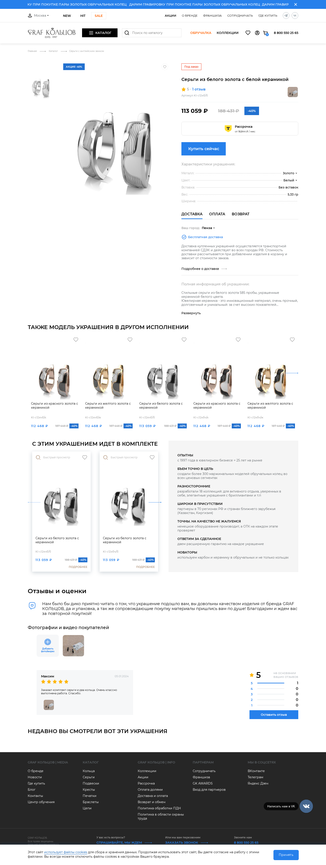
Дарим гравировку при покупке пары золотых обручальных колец (185, 4)
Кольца (89, 771)
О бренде (190, 15)
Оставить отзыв (274, 715)
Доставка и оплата (153, 796)
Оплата (217, 214)
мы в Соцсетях (262, 762)
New (67, 16)
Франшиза (212, 15)
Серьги (89, 777)
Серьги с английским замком (86, 51)
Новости (35, 777)
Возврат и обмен (151, 802)
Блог (31, 790)
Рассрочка (146, 783)
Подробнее (78, 567)
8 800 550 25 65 (286, 33)
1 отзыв (199, 89)
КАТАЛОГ (91, 762)
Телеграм (255, 777)
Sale (99, 16)
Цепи (87, 808)
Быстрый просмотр (56, 457)
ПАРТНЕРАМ (203, 762)
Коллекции (228, 33)
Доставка (191, 214)
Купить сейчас (203, 148)
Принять (286, 855)
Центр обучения (41, 802)
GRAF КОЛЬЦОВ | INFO (156, 762)
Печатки (89, 796)
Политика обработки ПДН (159, 808)
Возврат (240, 214)
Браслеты (91, 802)
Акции (170, 15)
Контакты (35, 796)
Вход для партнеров (209, 790)
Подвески (91, 783)
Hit (82, 16)
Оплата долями (150, 790)
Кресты (89, 790)
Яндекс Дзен (258, 783)
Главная (32, 51)
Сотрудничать (240, 15)
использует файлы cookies (65, 852)
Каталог (54, 51)
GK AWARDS (203, 783)
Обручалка (200, 33)
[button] (41, 61)
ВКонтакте (256, 771)
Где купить (267, 15)
